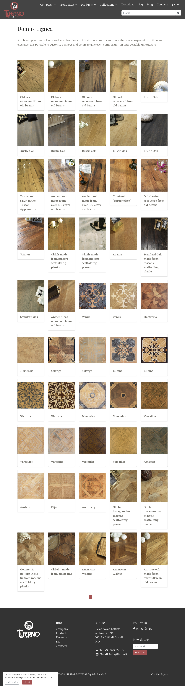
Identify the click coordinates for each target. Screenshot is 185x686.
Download (127, 4)
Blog (150, 4)
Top (163, 674)
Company (46, 4)
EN (174, 4)
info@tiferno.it (118, 654)
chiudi (27, 682)
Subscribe (140, 652)
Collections (107, 4)
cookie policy (12, 682)
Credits (155, 674)
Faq (141, 4)
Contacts (162, 4)
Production (67, 4)
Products (87, 4)
